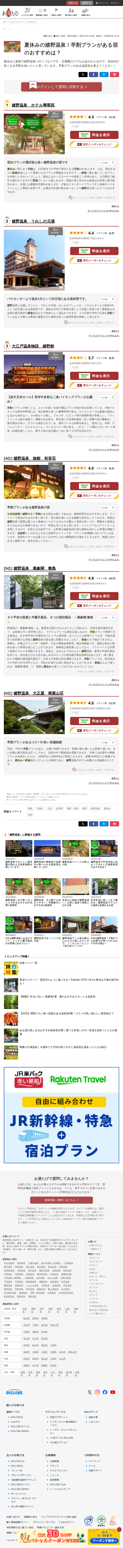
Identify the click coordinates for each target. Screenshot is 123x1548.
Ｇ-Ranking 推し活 (97, 1306)
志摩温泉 (51, 1292)
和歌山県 (72, 1352)
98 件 (111, 358)
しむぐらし (94, 1421)
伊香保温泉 (9, 1270)
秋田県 (59, 1310)
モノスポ (93, 1287)
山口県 (62, 1359)
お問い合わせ (13, 1516)
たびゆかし (94, 1302)
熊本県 (45, 1373)
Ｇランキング (95, 1261)
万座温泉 (21, 1270)
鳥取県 (26, 1359)
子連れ (40, 808)
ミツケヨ (93, 1298)
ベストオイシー (96, 1284)
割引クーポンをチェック (97, 144)
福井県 (44, 1338)
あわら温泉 (52, 1278)
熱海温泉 (21, 1296)
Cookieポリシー (67, 1522)
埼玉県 (26, 1325)
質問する (86, 3)
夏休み (107, 808)
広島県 (53, 1359)
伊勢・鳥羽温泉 (37, 1292)
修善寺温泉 (66, 1274)
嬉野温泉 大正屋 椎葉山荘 (39, 693)
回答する (73, 3)
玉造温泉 (56, 1285)
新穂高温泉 (31, 1281)
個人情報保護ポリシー (17, 1522)
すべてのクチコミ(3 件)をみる (104, 335)
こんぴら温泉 (32, 1285)
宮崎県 (60, 1373)
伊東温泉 (54, 1274)
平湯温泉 (19, 1281)
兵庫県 (53, 1352)
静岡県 (26, 1345)
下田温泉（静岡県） (13, 1278)
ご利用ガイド (95, 1249)
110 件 (112, 703)
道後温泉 (19, 1285)
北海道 (25, 1310)
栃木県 (26, 1318)
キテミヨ (93, 1280)
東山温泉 (30, 1267)
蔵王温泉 (41, 1267)
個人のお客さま (15, 1405)
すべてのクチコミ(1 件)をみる (104, 684)
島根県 (35, 1359)
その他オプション (59, 1442)
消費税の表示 (30, 1516)
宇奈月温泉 (66, 1278)
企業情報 (50, 1455)
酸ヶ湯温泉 (53, 1289)
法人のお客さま (15, 1455)
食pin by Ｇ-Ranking (98, 1310)
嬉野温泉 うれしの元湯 (33, 221)
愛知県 (44, 1345)
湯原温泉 (8, 1289)
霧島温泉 (41, 1289)
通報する (115, 206)
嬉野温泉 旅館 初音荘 (35, 458)
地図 (76, 126)
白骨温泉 (8, 1274)
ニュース (54, 1475)
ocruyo (92, 1269)
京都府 (35, 1352)
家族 (30, 808)
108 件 (112, 578)
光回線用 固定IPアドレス (23, 1479)
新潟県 (44, 1332)
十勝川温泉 (33, 1263)
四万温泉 (32, 1270)
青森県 (33, 1310)
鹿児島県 (69, 1373)
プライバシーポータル (44, 1522)
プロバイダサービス (21, 1475)
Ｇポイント (94, 1258)
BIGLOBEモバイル (20, 1426)
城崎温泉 (43, 1281)
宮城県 (50, 1310)
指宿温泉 (32, 1296)
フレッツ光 (16, 1470)
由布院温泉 (9, 1296)
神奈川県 (54, 1325)
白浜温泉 (65, 1281)
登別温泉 (21, 1263)
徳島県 (26, 1365)
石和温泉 (30, 1274)
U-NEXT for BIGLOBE (61, 1437)
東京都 (44, 1325)
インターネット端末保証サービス (63, 1423)
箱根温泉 (23, 1292)
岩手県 (42, 1310)
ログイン (115, 3)
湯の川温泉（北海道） (51, 1263)
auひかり (15, 1421)
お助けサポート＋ (59, 1417)
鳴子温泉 (8, 1267)
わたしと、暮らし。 (98, 1276)
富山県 (26, 1338)
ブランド (54, 1465)
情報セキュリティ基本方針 (50, 1527)
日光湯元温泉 (10, 1292)
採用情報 (54, 1479)
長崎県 (38, 1373)
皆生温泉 (67, 1285)
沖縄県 (77, 1373)
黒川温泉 (30, 1289)
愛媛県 (44, 1365)
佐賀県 (59, 808)
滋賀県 (26, 1352)
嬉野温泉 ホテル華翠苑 (33, 105)
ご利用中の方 (91, 1455)
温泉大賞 (93, 1417)
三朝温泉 (45, 1285)
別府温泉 (19, 1289)
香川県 (35, 1365)
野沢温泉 (67, 1270)
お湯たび (93, 1272)
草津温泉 (63, 1267)
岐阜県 (35, 1345)
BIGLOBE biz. (18, 1461)
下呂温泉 (8, 1281)
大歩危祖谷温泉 (65, 1292)
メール (92, 1465)
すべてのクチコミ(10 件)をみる (103, 211)
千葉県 (35, 1325)
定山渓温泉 (9, 1263)
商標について (13, 1532)
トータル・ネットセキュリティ (63, 1431)
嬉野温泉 (95, 808)
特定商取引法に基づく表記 (19, 1527)
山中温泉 (40, 1278)
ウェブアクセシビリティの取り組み (59, 1516)
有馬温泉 (54, 1281)
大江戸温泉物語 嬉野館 (33, 346)
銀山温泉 (52, 1267)
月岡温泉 (19, 1274)
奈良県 (62, 1352)
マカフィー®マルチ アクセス (23, 1500)
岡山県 (44, 1359)
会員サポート (95, 1470)
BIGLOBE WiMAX (20, 1431)
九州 (49, 808)
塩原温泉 (56, 1270)
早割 (30, 815)
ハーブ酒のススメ (97, 1313)
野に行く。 (94, 1291)
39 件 (111, 468)
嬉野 (84, 808)
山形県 (67, 1310)
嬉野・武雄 (72, 808)
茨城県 (44, 1318)
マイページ (103, 3)
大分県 (53, 1373)
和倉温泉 (29, 1278)
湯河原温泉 (42, 1274)
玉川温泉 (65, 1289)
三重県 (53, 1345)
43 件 (111, 233)
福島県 (76, 1310)
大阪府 (44, 1352)
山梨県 (26, 1332)
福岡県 (23, 1373)
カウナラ (93, 1295)
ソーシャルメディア (60, 1489)
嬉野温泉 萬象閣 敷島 (35, 568)
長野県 (35, 1332)
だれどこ (93, 1265)
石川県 (35, 1338)
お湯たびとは (95, 1245)
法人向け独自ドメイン (22, 1506)
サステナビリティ (59, 1470)
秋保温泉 (19, 1267)
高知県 (53, 1365)
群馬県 (35, 1318)
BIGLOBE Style (58, 1484)
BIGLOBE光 (17, 1417)
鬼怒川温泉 (44, 1270)
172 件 (112, 117)
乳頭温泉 (69, 1263)
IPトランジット (18, 1493)
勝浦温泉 (8, 1285)
